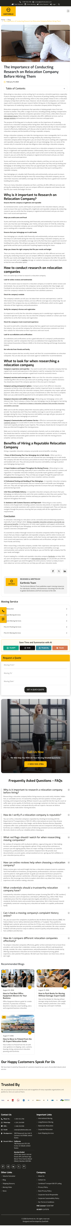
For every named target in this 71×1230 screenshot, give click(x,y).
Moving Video (7, 1187)
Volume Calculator (9, 1176)
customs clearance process (13, 477)
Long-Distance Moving (45, 1122)
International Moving (45, 1118)
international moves (11, 116)
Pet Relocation (9, 609)
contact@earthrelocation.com (43, 2)
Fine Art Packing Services (12, 627)
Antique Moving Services (12, 615)
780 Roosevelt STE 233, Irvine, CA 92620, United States (22, 1146)
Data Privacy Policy (44, 1191)
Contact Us (41, 1180)
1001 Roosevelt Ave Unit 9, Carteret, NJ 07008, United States (23, 1135)
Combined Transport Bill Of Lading (49, 1184)
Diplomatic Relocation (45, 1126)
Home (3, 20)
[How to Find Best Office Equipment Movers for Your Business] (17, 990)
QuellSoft (45, 1221)
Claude (61, 648)
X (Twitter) (18, 1166)
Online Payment (43, 4)
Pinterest (24, 1166)
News (4, 1191)
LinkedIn (13, 1166)
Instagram (8, 1166)
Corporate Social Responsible (48, 1195)
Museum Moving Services (12, 621)
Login (54, 4)
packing (24, 260)
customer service (10, 423)
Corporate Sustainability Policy (48, 1198)
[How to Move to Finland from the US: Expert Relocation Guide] (17, 1034)
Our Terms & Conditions (46, 1202)
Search (59, 4)
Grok (28, 648)
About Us (41, 1176)
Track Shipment (18, 4)
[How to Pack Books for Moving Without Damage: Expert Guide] (53, 989)
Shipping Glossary (9, 1184)
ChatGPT (12, 648)
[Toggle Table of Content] (35, 88)
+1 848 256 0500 (20, 1126)
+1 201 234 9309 (20, 1122)
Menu (68, 11)
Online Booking (31, 4)
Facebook (3, 1166)
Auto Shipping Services (46, 1133)
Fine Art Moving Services (12, 633)
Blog (9, 20)
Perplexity (45, 648)
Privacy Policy (43, 1187)
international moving (39, 559)
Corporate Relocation (45, 1129)
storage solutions (10, 118)
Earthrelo (51, 556)
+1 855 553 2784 (26, 2)
